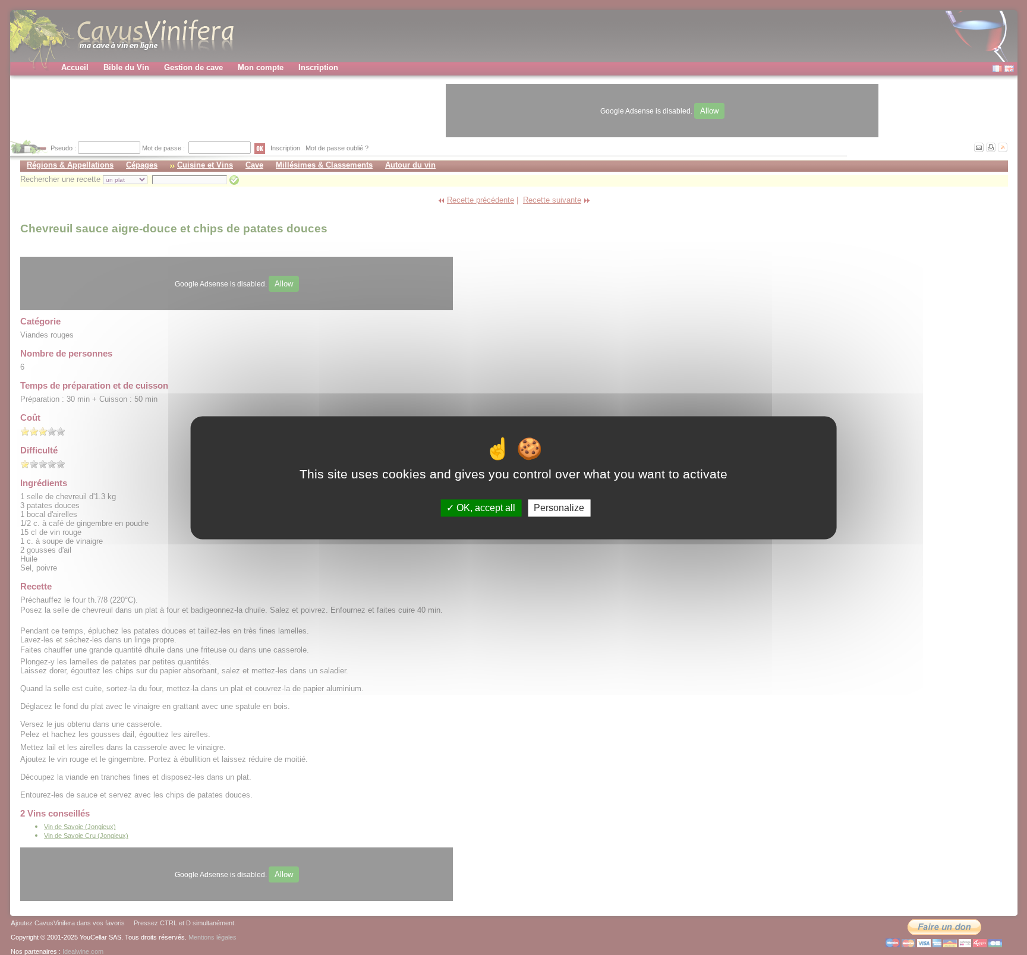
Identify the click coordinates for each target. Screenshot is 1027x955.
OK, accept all (484, 508)
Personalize (559, 508)
